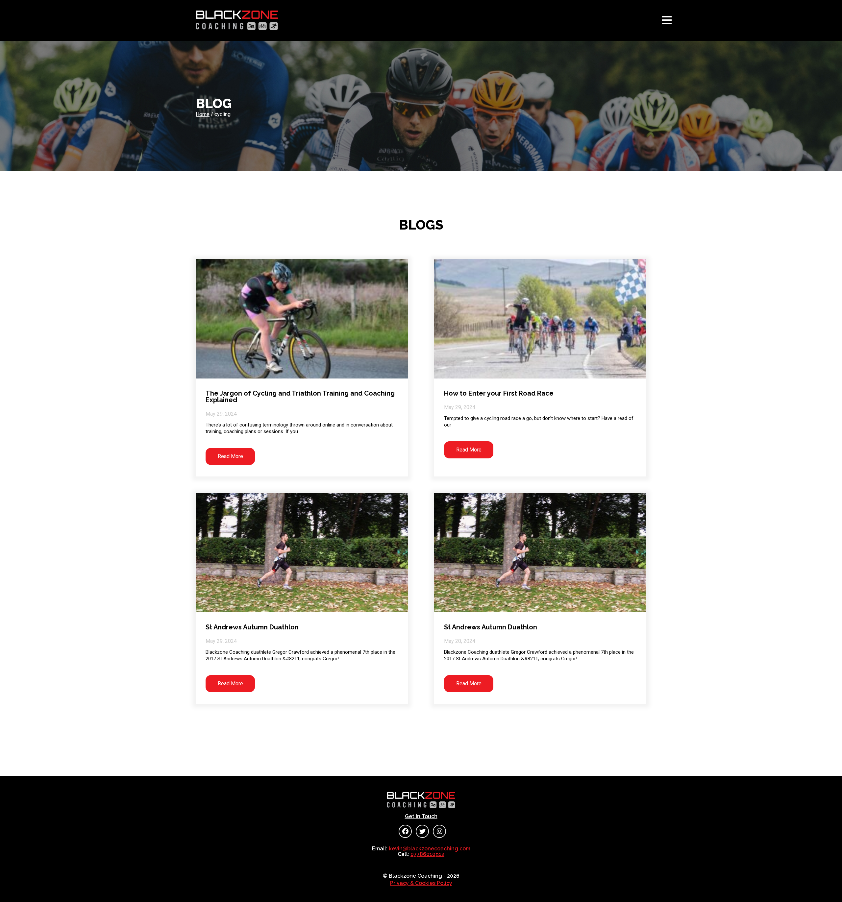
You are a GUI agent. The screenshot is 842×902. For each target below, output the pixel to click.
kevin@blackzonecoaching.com (429, 848)
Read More (230, 456)
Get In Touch (421, 816)
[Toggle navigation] (668, 20)
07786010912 (427, 854)
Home (203, 114)
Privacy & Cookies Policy (421, 883)
